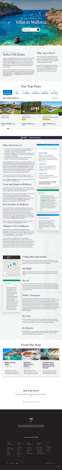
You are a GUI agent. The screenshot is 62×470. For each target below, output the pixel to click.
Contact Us (29, 447)
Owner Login (39, 447)
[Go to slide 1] (8, 128)
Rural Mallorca (6, 115)
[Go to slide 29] (42, 128)
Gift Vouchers (29, 450)
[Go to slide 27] (40, 128)
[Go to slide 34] (48, 128)
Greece (8, 453)
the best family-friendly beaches (14, 222)
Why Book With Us (30, 453)
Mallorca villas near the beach (18, 217)
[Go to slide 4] (12, 128)
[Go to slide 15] (25, 128)
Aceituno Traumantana (50, 117)
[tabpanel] (31, 114)
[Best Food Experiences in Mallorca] (31, 362)
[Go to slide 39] (54, 128)
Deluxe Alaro (26, 117)
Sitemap (48, 450)
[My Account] (57, 2)
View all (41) (55, 98)
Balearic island (8, 60)
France (8, 447)
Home (22, 18)
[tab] (7, 92)
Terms (48, 446)
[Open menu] (60, 2)
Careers (18, 456)
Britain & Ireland (10, 449)
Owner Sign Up (40, 449)
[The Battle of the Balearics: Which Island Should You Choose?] (50, 362)
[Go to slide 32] (46, 128)
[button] (58, 466)
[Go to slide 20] (31, 128)
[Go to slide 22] (34, 128)
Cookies (48, 449)
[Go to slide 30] (43, 128)
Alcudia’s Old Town (23, 166)
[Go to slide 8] (17, 128)
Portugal (9, 455)
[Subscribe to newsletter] (38, 400)
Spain (26, 18)
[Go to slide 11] (20, 128)
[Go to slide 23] (35, 128)
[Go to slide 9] (18, 128)
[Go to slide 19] (30, 128)
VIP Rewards (29, 449)
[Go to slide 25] (37, 128)
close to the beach (7, 73)
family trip (11, 234)
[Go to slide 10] (19, 128)
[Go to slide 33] (47, 128)
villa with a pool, (18, 74)
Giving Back (19, 453)
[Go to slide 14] (24, 128)
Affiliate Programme (41, 453)
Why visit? (23, 137)
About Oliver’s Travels (20, 448)
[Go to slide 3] (11, 128)
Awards (18, 450)
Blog (18, 455)
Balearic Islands (33, 18)
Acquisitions (39, 452)
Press (18, 452)
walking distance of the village (21, 73)
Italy (8, 450)
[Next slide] (20, 107)
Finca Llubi (5, 117)
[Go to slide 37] (52, 128)
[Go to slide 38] (53, 128)
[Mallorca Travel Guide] (12, 362)
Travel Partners (40, 450)
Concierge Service (48, 67)
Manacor (29, 310)
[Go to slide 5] (13, 128)
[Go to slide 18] (29, 128)
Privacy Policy (49, 447)
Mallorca (39, 18)
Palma (13, 63)
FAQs (28, 452)
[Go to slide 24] (36, 128)
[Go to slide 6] (14, 128)
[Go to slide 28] (41, 128)
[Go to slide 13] (23, 128)
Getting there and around (35, 137)
